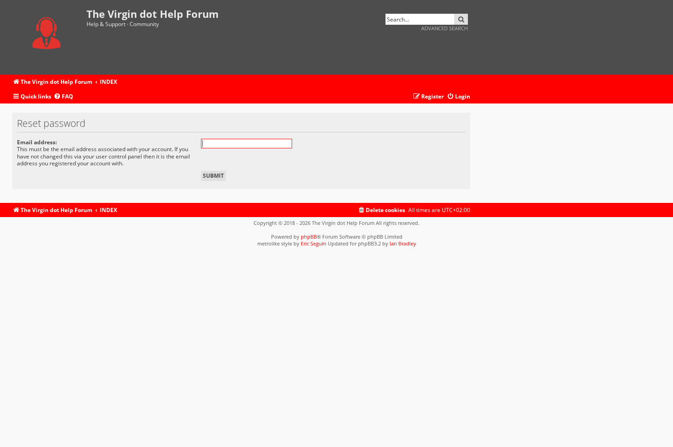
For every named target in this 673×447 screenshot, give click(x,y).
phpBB (309, 236)
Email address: (37, 142)
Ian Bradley (403, 243)
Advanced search (444, 28)
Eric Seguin (313, 243)
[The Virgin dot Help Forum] (49, 37)
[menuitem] (63, 97)
